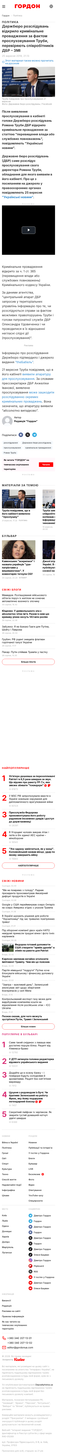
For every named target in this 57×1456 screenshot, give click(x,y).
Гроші (5, 1153)
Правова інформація (13, 1316)
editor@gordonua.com (20, 1347)
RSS (36, 1271)
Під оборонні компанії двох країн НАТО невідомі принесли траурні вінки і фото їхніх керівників (28, 933)
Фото (31, 1179)
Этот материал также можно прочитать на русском (29, 62)
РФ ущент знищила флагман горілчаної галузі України (23, 641)
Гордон (5, 15)
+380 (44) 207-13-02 (19, 1342)
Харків (5, 1236)
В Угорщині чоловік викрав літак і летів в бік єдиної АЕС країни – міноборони (29, 835)
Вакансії (6, 1300)
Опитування (35, 1190)
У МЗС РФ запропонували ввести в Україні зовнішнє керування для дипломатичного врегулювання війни (31, 798)
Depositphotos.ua (44, 1384)
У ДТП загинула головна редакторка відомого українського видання (31, 1061)
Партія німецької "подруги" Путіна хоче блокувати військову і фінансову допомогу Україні (27, 973)
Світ (4, 1158)
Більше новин (28, 1026)
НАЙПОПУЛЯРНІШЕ (15, 767)
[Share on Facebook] (21, 435)
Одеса (5, 1226)
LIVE (31, 1169)
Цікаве (5, 1195)
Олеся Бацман (41, 1254)
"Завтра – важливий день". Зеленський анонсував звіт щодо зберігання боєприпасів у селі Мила (25, 987)
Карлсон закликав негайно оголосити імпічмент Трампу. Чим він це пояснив (26, 960)
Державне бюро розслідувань (36, 443)
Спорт (5, 1163)
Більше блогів (28, 661)
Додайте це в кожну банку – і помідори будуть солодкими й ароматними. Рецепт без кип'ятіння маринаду (30, 1077)
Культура (7, 1169)
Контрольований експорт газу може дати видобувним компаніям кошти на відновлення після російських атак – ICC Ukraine (26, 1003)
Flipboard (39, 1266)
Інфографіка (8, 1190)
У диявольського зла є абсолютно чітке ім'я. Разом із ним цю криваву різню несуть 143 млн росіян (25, 613)
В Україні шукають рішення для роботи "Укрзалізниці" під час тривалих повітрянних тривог (28, 918)
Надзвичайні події (11, 1185)
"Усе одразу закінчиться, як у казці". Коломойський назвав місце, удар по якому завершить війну (32, 851)
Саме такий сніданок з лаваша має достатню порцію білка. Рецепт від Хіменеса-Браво (30, 1045)
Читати (46, 464)
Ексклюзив (34, 1174)
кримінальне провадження (38, 448)
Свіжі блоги (11, 589)
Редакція (7, 1305)
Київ (4, 1215)
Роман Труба (10, 453)
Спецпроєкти (36, 1200)
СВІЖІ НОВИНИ (13, 880)
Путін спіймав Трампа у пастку (25, 652)
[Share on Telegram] (34, 435)
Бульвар (9, 536)
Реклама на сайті (11, 1311)
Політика (17, 15)
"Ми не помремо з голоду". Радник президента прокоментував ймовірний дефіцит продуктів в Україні (25, 893)
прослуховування (12, 448)
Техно (5, 1174)
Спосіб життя (9, 1179)
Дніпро (6, 1242)
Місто (5, 1209)
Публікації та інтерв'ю (40, 1147)
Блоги (32, 1158)
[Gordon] (27, 6)
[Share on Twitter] (27, 435)
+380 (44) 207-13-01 (19, 1338)
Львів (5, 1220)
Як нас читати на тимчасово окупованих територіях (14, 1325)
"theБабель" (24, 362)
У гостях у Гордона (39, 1153)
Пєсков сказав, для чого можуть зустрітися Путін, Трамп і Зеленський (25, 1018)
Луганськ (7, 1252)
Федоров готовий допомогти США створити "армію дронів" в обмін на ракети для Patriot (35, 947)
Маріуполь (7, 1247)
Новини (6, 1136)
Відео (32, 1185)
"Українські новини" (17, 197)
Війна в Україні (10, 1142)
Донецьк (7, 1231)
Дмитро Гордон (42, 1215)
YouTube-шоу (36, 1195)
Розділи (33, 1136)
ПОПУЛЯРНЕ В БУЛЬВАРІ (20, 1034)
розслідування (11, 443)
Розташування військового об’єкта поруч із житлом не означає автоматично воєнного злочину (24, 598)
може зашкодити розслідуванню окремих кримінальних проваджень (28, 397)
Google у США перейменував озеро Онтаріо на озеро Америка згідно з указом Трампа (28, 906)
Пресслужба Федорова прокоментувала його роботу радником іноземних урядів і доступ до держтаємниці (31, 817)
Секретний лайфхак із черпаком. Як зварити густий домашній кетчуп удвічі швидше (30, 1115)
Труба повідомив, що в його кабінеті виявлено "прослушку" (16, 513)
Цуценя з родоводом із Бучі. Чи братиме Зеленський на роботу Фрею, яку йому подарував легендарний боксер (28, 1097)
